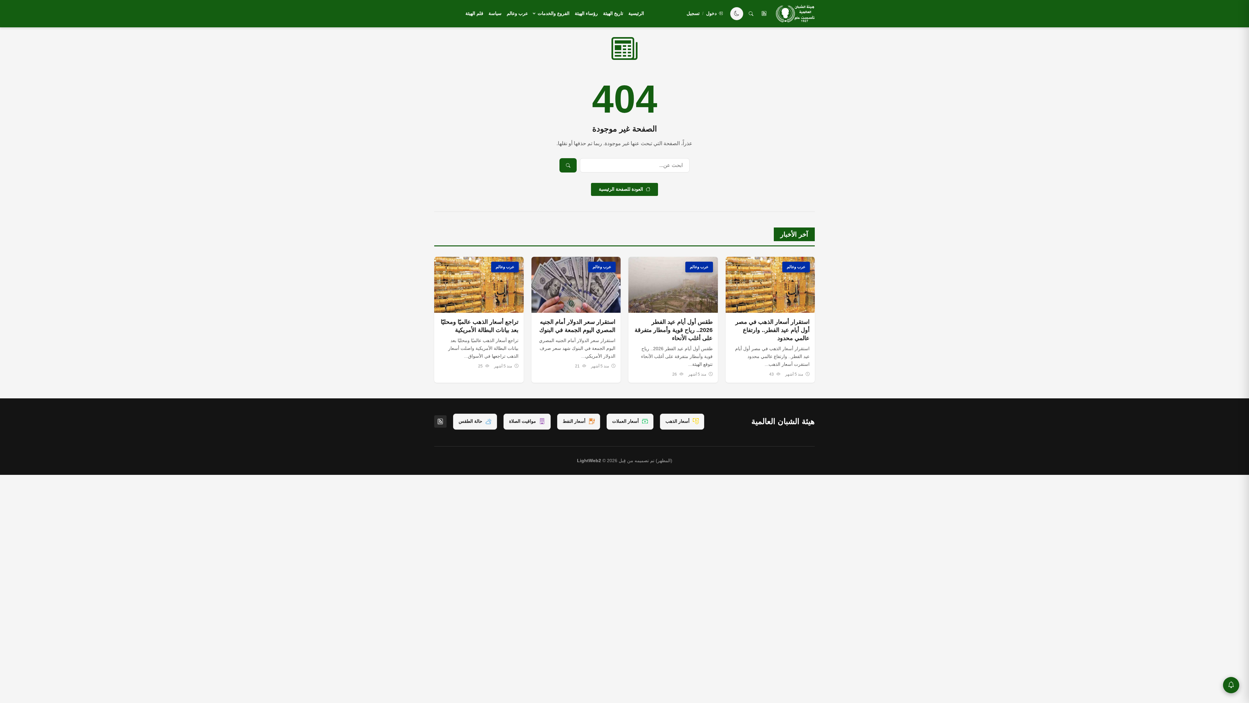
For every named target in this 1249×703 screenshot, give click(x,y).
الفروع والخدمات (554, 13)
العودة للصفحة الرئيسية (621, 189)
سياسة (495, 13)
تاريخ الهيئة (613, 13)
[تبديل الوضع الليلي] (736, 13)
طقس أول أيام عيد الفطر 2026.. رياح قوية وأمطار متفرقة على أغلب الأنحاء (674, 330)
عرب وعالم (517, 13)
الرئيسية (636, 13)
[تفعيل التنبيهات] (1231, 685)
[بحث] (751, 13)
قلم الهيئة (474, 13)
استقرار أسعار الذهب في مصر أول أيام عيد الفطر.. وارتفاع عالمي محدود (772, 330)
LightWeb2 (589, 460)
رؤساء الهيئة (586, 13)
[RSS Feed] (440, 421)
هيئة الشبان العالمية (783, 421)
